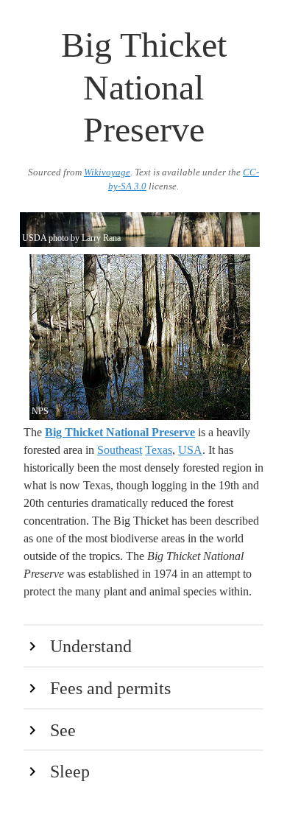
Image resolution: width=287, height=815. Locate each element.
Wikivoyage (107, 172)
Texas (158, 450)
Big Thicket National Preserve (120, 432)
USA (190, 450)
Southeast (119, 450)
